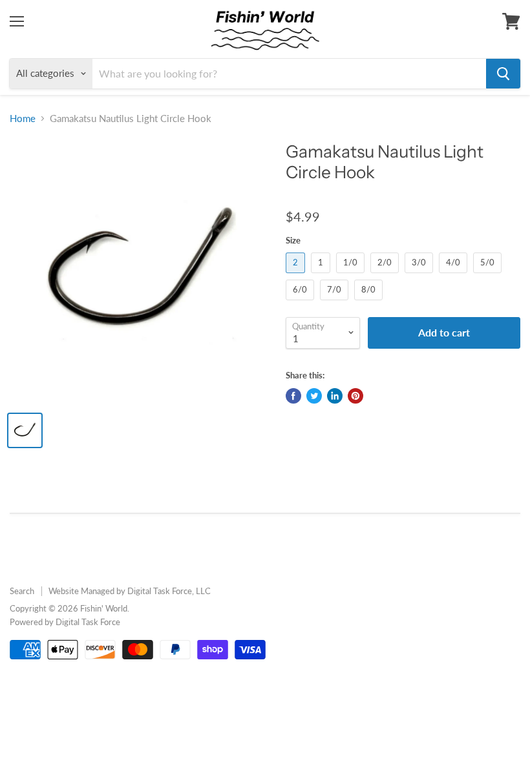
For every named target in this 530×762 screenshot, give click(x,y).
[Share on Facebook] (293, 396)
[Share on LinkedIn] (335, 396)
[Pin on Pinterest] (355, 396)
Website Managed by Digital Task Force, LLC (129, 591)
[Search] (503, 73)
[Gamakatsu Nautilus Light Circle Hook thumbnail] (24, 430)
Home (23, 118)
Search (22, 591)
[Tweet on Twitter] (314, 396)
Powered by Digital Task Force (65, 622)
